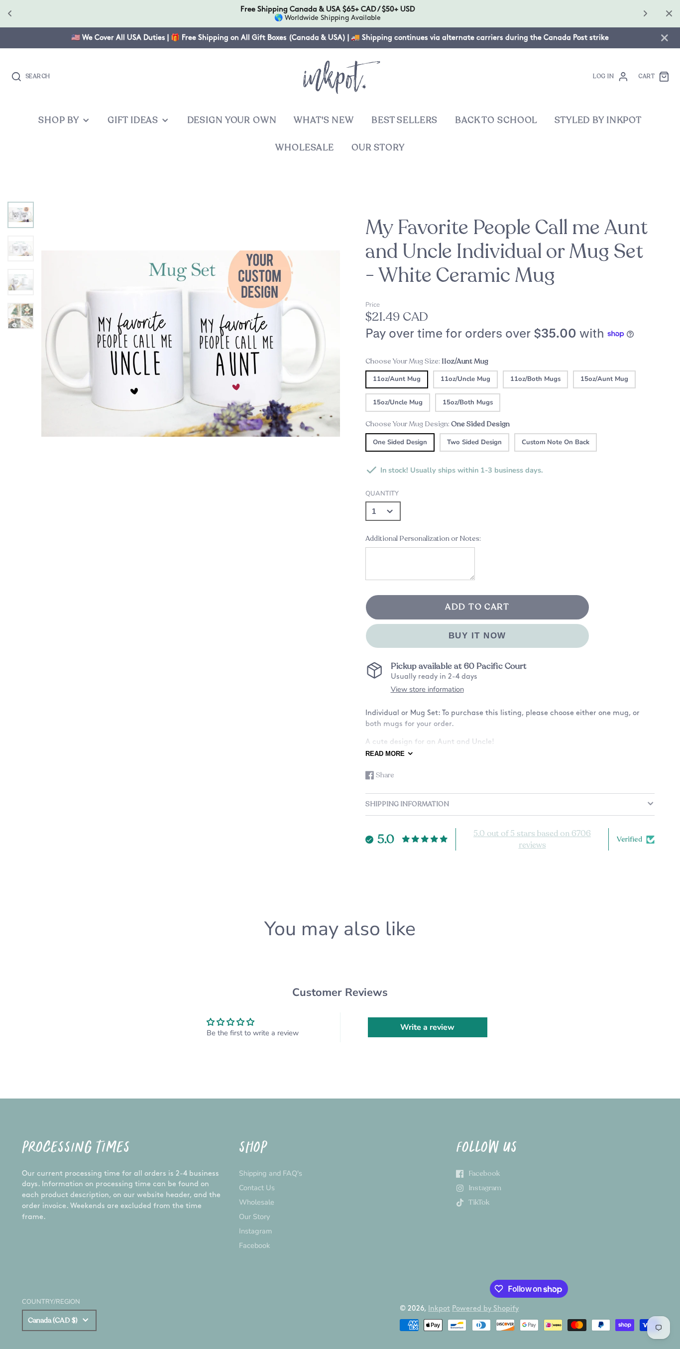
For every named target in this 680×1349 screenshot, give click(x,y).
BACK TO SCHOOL (496, 120)
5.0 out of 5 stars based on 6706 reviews (532, 839)
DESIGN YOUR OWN (232, 120)
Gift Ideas (133, 120)
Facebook (254, 1245)
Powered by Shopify (485, 1308)
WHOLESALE (304, 147)
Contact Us (257, 1188)
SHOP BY (58, 120)
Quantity (382, 493)
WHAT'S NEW (324, 120)
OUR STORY (378, 147)
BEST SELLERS (404, 120)
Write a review (427, 1027)
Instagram (255, 1231)
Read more (385, 753)
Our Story (254, 1217)
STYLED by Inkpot (598, 120)
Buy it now (477, 635)
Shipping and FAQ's (270, 1173)
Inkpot (439, 1308)
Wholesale (256, 1202)
